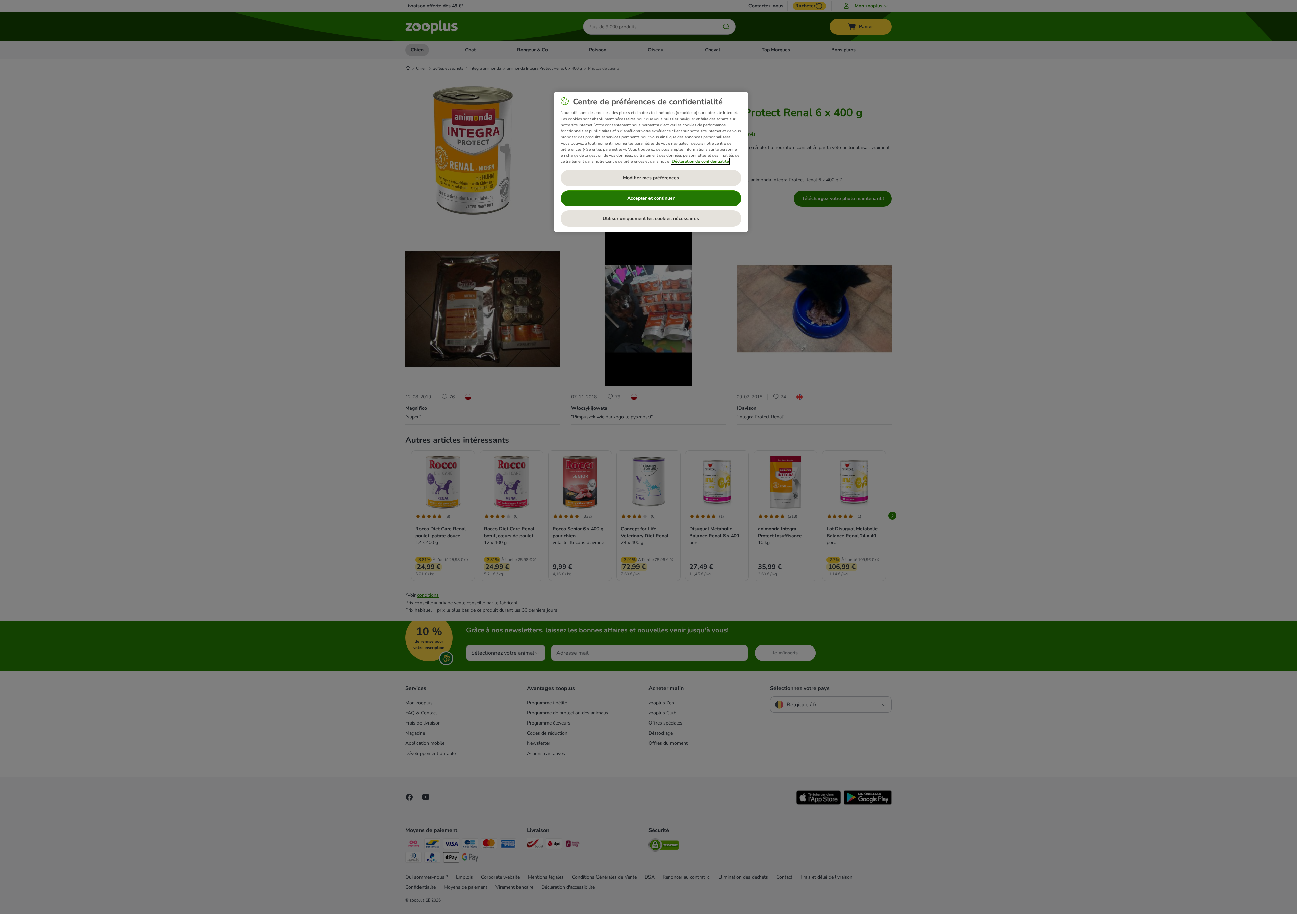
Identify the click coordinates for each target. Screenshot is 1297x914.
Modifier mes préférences (651, 178)
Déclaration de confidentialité (700, 161)
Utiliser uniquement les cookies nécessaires (651, 218)
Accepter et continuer (651, 198)
